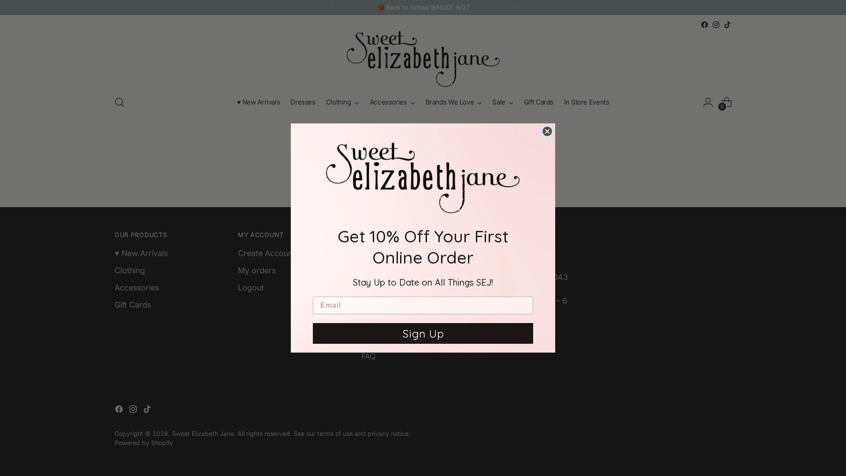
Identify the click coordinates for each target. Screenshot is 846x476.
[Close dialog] (547, 131)
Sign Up (423, 333)
